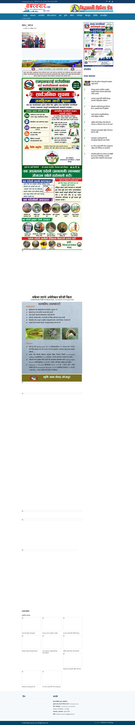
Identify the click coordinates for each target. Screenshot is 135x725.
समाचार (33, 15)
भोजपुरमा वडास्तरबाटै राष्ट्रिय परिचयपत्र (72, 669)
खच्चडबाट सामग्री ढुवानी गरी (28, 687)
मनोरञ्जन (79, 15)
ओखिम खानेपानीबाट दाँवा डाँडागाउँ (71, 651)
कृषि (65, 15)
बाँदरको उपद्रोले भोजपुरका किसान (30, 651)
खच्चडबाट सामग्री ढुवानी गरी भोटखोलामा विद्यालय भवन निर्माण (100, 139)
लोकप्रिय (87, 69)
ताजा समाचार (89, 76)
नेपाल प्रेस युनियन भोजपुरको (28, 633)
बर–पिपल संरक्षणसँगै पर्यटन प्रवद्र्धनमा (51, 687)
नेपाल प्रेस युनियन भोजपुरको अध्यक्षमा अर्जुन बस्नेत (101, 82)
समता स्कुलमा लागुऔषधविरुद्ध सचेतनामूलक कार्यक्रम (100, 115)
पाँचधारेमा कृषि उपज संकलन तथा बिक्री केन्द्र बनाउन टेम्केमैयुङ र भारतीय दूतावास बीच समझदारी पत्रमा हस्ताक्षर (102, 156)
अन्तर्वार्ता (41, 15)
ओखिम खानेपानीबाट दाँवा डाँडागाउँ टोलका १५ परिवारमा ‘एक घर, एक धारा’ (102, 123)
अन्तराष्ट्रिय (103, 15)
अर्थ (60, 15)
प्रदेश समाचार (51, 15)
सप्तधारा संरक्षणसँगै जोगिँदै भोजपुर (71, 633)
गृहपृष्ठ (25, 15)
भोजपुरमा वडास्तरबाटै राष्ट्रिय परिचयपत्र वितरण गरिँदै (101, 131)
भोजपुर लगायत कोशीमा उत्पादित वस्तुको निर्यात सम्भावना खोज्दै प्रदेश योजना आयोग (101, 91)
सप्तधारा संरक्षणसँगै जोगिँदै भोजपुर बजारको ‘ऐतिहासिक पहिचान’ (100, 99)
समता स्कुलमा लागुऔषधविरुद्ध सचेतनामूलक (49, 652)
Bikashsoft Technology (107, 723)
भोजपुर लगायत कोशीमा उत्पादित (50, 633)
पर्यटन (72, 15)
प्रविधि (95, 15)
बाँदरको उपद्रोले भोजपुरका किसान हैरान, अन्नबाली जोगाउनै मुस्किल (100, 107)
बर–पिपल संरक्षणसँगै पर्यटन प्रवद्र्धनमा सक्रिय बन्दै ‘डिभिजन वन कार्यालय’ (102, 147)
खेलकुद (87, 15)
